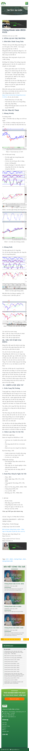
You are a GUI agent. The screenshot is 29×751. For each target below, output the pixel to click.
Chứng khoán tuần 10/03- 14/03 (11, 671)
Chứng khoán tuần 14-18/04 (12, 606)
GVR (7, 559)
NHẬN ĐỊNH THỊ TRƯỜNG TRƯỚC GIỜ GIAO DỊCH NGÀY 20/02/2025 (13, 682)
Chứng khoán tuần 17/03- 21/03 (11, 669)
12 (24, 639)
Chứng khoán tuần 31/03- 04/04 (11, 665)
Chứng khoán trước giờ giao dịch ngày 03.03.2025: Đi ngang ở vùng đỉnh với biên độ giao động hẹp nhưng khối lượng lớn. (14, 674)
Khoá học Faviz (6, 726)
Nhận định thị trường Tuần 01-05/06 (12, 655)
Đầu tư (3, 729)
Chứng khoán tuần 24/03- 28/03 (11, 667)
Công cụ (4, 727)
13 (27, 639)
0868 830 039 (5, 749)
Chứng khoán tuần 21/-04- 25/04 (14, 583)
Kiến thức (4, 724)
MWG (11, 559)
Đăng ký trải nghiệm (14, 698)
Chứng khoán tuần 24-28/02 (10, 679)
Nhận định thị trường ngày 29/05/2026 (13, 657)
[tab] (14, 649)
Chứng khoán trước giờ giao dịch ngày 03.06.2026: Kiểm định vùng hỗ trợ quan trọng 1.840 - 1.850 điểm (13, 652)
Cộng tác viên (5, 731)
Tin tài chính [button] (7, 649)
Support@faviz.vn (15, 749)
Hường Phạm (18, 559)
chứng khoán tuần (7, 561)
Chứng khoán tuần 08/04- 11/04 (13, 627)
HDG (24, 559)
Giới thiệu (4, 722)
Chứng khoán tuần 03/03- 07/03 (11, 677)
